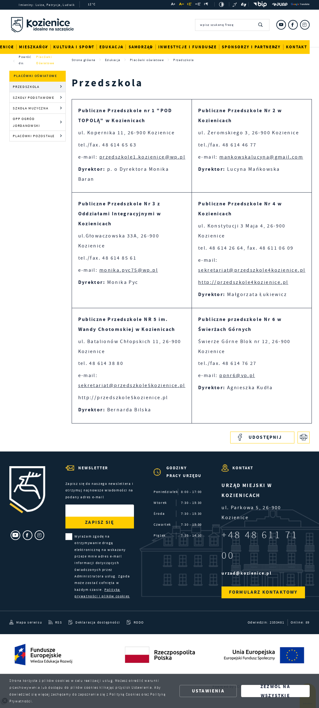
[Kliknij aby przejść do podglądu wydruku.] (304, 438)
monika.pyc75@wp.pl (128, 270)
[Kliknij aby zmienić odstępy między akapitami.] (206, 5)
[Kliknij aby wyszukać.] (260, 25)
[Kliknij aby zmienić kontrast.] (222, 4)
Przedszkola (26, 86)
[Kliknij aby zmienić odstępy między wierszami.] (189, 5)
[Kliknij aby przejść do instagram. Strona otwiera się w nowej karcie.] (305, 25)
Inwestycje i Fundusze (187, 47)
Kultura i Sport (73, 47)
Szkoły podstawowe (33, 97)
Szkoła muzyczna (30, 108)
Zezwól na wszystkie (275, 691)
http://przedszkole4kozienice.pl (243, 282)
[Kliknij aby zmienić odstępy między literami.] (181, 5)
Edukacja (111, 47)
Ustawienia (208, 691)
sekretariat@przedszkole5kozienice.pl (131, 385)
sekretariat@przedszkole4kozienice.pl (251, 270)
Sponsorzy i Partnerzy (251, 47)
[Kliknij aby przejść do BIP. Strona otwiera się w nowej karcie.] (259, 4)
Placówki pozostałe (34, 136)
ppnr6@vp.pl (237, 375)
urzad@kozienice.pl (246, 573)
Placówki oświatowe (45, 60)
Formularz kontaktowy (263, 592)
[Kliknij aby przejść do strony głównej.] (42, 25)
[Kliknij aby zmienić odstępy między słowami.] (198, 5)
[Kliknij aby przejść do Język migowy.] (243, 4)
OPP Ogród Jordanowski (26, 122)
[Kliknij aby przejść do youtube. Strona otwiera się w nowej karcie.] (281, 25)
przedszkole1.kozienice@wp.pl (142, 157)
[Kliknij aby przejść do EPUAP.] (280, 4)
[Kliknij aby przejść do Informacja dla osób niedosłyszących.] (235, 4)
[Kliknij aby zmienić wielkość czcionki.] (173, 5)
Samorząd (141, 47)
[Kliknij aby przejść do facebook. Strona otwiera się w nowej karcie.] (293, 25)
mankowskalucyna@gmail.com (261, 157)
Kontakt (296, 47)
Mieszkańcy (33, 47)
